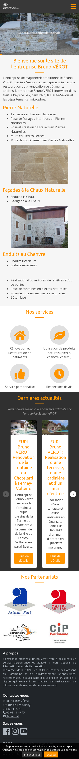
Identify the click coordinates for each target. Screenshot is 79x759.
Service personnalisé (20, 387)
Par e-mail (12, 716)
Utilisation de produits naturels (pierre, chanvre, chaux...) (59, 352)
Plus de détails (23, 558)
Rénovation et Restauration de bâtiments (19, 352)
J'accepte (51, 754)
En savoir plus (31, 754)
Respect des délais (59, 387)
